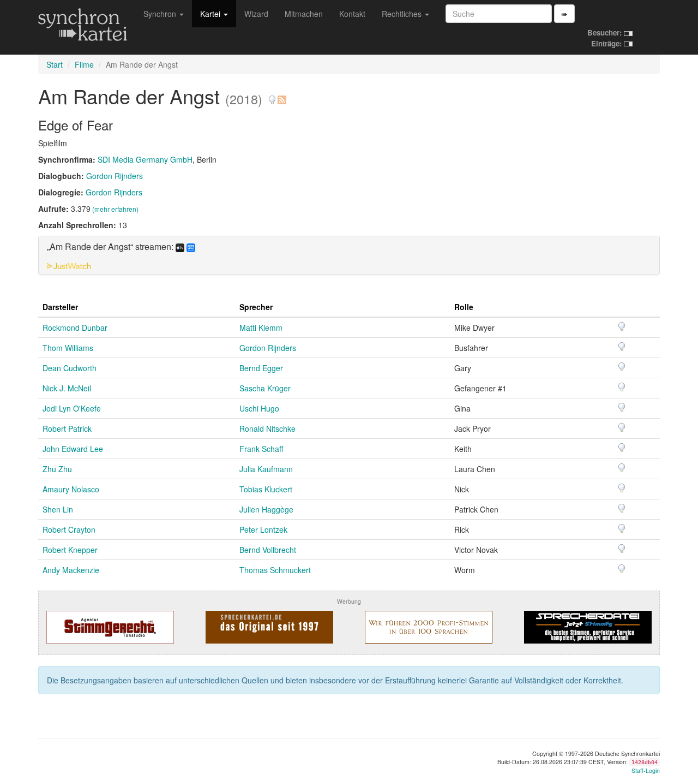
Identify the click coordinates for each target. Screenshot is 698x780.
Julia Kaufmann (266, 468)
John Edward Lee (73, 448)
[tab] (349, 255)
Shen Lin (58, 509)
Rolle (463, 306)
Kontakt (352, 13)
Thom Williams (68, 347)
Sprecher (256, 306)
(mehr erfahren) (115, 208)
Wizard (256, 13)
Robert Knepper (70, 549)
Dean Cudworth (70, 367)
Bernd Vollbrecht (267, 549)
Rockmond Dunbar (75, 327)
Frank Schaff (261, 448)
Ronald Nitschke (267, 428)
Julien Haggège (266, 509)
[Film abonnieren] (281, 96)
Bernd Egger (261, 367)
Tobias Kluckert (265, 489)
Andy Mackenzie (71, 569)
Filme (84, 64)
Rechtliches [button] (403, 13)
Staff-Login (645, 770)
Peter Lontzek (263, 529)
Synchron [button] (160, 13)
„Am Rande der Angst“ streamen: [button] (111, 247)
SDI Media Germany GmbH (145, 159)
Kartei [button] (211, 13)
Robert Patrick (67, 428)
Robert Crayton (69, 529)
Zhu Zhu (57, 468)
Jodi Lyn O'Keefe (72, 408)
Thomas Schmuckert (275, 569)
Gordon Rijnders (114, 175)
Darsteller (60, 306)
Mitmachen (304, 13)
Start (54, 64)
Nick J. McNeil (67, 388)
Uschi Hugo (259, 408)
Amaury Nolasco (71, 489)
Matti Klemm (260, 327)
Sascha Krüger (265, 388)
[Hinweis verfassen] (272, 96)
